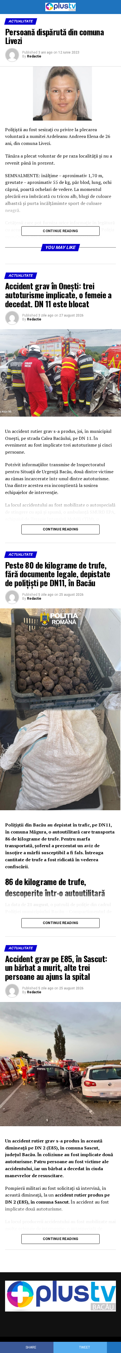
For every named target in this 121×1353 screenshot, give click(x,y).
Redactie (34, 56)
